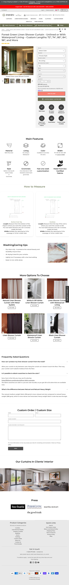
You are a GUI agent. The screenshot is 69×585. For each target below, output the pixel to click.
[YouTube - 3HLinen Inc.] (60, 31)
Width (39, 68)
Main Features (10, 25)
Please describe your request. (16, 424)
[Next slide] (32, 81)
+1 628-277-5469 (23, 1)
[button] (6, 43)
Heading (40, 53)
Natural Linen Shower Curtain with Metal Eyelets (12, 303)
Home (3, 29)
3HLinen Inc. (36, 577)
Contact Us (40, 551)
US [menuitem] (58, 10)
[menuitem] (6, 80)
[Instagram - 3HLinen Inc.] (62, 29)
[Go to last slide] (3, 81)
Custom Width (61, 154)
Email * (37, 412)
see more (11, 307)
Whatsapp (32, 1)
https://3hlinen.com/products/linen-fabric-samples (18, 380)
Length (40, 74)
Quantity (40, 79)
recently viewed (67, 295)
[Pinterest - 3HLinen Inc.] (65, 29)
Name (9, 412)
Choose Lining (41, 58)
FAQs (61, 25)
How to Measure (27, 25)
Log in (42, 10)
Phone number (12, 418)
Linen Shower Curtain (12, 335)
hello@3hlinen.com (50, 1)
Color (39, 48)
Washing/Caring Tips (44, 25)
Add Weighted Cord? (43, 63)
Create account (50, 10)
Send (15, 448)
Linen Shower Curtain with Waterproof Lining (57, 303)
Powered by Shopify (34, 579)
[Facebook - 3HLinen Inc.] (60, 29)
